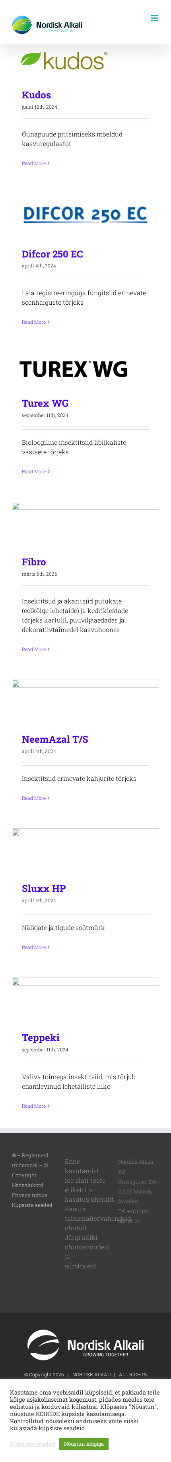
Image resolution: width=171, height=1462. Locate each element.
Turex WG (85, 369)
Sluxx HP (85, 849)
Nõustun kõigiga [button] (84, 1443)
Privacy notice (29, 1195)
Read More (34, 163)
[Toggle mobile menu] (155, 18)
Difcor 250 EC (85, 214)
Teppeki (85, 998)
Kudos (85, 60)
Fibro (85, 523)
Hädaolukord (27, 1185)
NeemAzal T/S (85, 700)
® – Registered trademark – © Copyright (30, 1165)
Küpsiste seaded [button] (32, 1204)
